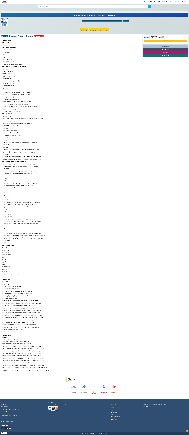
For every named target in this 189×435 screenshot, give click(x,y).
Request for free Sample (94, 15)
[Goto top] (187, 430)
